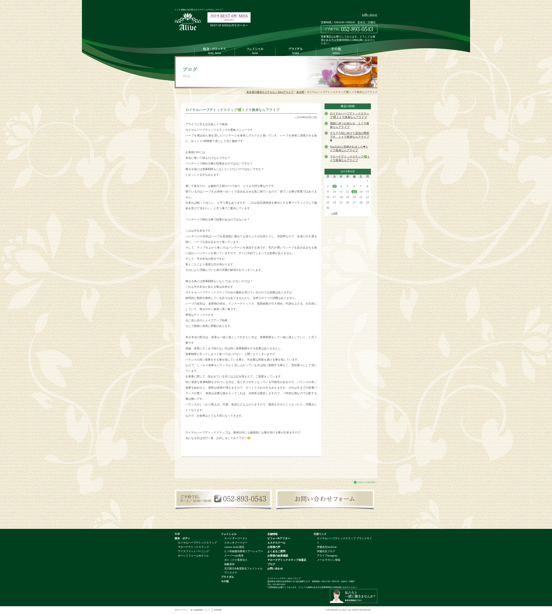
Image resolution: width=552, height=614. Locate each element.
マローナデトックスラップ (193, 547)
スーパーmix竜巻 (234, 555)
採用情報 (218, 610)
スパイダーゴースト (236, 538)
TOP (177, 534)
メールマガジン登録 (328, 560)
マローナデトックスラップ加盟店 (286, 560)
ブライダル (227, 577)
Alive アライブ (181, 610)
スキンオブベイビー (236, 542)
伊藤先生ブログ (326, 551)
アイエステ (230, 572)
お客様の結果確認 (277, 555)
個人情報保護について (200, 610)
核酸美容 (229, 564)
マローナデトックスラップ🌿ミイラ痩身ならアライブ (350, 158)
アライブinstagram (327, 555)
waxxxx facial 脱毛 (234, 547)
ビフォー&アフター (278, 538)
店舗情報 (272, 534)
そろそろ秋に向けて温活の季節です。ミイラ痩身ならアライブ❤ (349, 136)
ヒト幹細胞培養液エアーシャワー (243, 551)
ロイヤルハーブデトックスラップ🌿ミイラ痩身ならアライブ (349, 115)
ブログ (271, 564)
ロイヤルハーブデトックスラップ (197, 542)
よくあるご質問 (276, 551)
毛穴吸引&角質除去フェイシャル (243, 568)
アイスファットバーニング (193, 551)
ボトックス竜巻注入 (236, 560)
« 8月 (334, 213)
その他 (225, 581)
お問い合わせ (369, 15)
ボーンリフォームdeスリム (193, 555)
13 (354, 191)
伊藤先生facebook (327, 547)
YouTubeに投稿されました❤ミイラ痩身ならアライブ (349, 148)
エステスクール (276, 542)
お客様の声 (273, 547)
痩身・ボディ (182, 538)
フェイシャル (229, 534)
